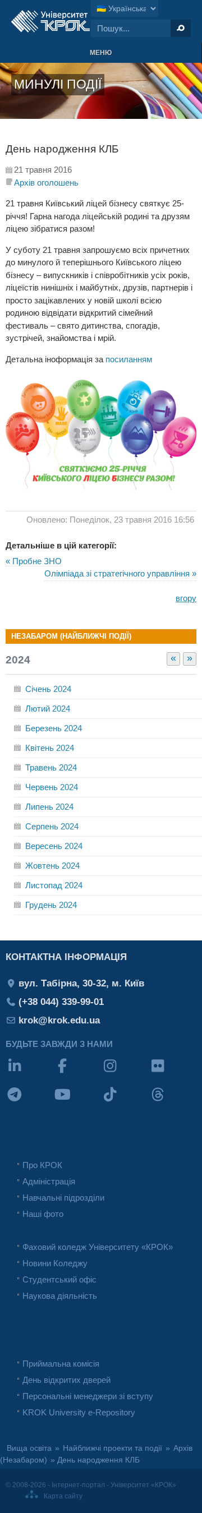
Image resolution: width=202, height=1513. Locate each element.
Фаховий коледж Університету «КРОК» (97, 1247)
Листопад (53, 885)
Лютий (47, 708)
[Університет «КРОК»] (50, 21)
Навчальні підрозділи (63, 1197)
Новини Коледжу (55, 1263)
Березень (53, 728)
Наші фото (42, 1214)
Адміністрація (48, 1181)
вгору (186, 598)
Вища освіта (29, 1448)
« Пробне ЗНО (34, 561)
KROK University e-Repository (78, 1412)
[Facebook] (77, 1073)
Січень (48, 689)
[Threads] (172, 1101)
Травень (51, 767)
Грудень (51, 905)
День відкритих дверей (66, 1380)
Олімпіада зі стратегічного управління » (120, 573)
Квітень (49, 748)
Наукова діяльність (59, 1295)
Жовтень (52, 865)
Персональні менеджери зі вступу (87, 1396)
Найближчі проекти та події (112, 1448)
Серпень (52, 826)
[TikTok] (125, 1101)
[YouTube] (77, 1101)
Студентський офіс (59, 1279)
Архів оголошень (46, 182)
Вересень (53, 846)
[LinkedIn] (29, 1073)
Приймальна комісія (60, 1363)
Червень (51, 787)
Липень (49, 806)
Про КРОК (42, 1165)
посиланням (128, 359)
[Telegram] (29, 1101)
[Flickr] (172, 1073)
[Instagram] (125, 1073)
